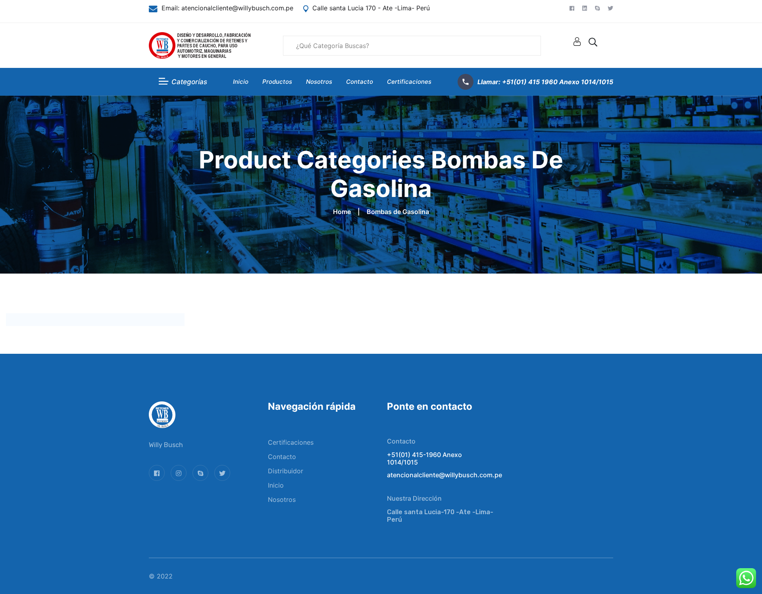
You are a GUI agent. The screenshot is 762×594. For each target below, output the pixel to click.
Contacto (359, 81)
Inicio (240, 81)
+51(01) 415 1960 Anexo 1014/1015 (557, 82)
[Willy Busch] (200, 45)
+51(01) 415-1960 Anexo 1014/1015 (424, 458)
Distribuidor (285, 471)
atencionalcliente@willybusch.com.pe (236, 8)
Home (343, 212)
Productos (277, 81)
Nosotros (319, 81)
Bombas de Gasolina (398, 212)
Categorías (189, 82)
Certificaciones (409, 81)
